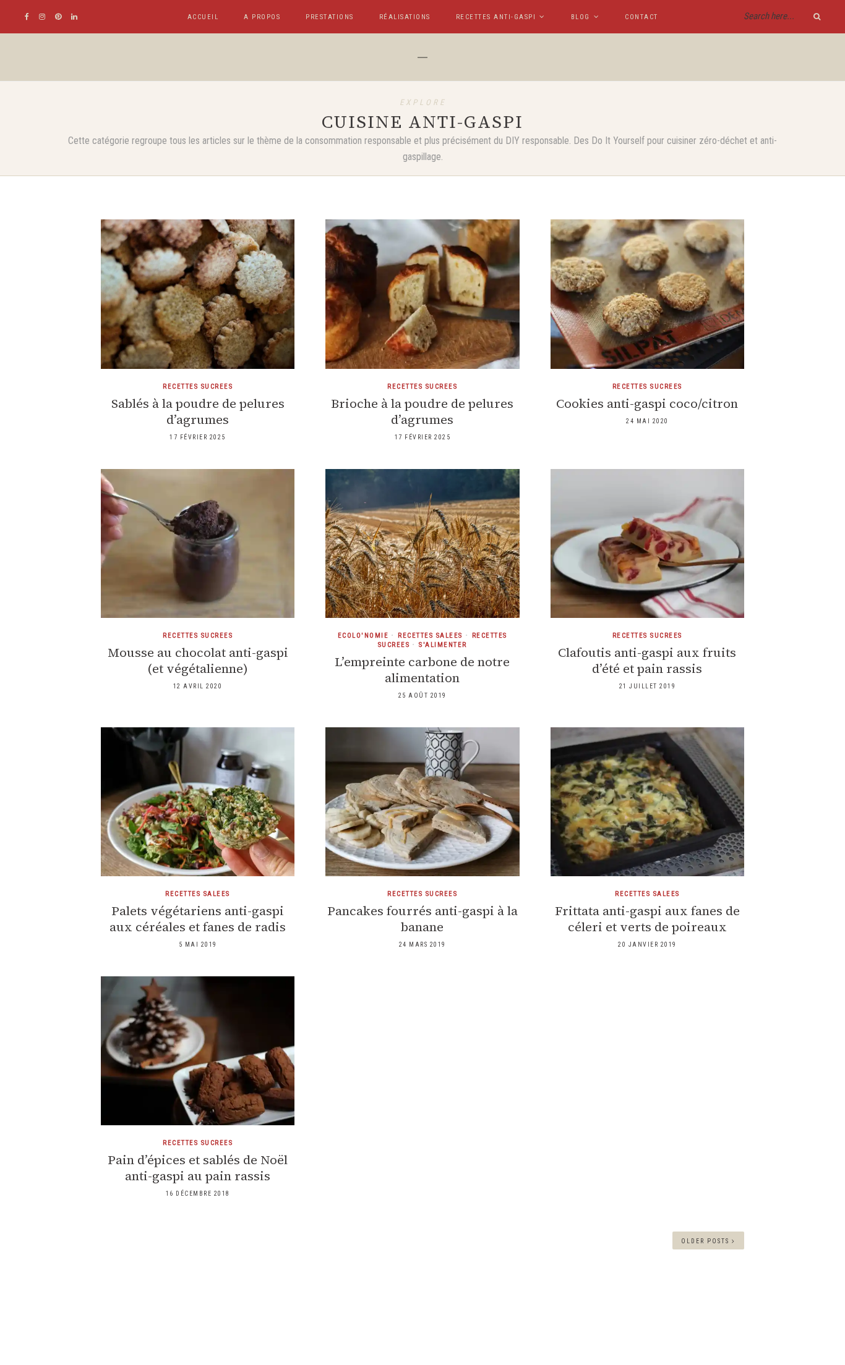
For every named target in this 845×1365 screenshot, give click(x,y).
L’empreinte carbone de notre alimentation (422, 670)
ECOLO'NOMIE (363, 636)
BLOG (580, 17)
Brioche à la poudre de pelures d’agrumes (422, 411)
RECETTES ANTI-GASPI (496, 17)
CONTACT (641, 17)
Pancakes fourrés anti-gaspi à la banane (422, 919)
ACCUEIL (203, 17)
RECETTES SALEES (430, 636)
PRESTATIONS (330, 17)
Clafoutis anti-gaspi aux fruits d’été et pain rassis (647, 660)
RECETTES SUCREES (198, 386)
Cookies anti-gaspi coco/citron (647, 403)
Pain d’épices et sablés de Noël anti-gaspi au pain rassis (198, 1168)
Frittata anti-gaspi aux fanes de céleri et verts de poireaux (647, 919)
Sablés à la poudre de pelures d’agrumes (198, 411)
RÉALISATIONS (405, 17)
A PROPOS (262, 17)
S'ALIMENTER (443, 645)
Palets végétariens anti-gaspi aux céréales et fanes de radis (197, 919)
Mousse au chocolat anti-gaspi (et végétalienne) (198, 660)
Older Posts (706, 1241)
